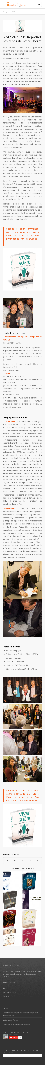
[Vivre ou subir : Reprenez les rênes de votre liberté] (22, 26)
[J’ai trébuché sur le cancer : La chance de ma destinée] (12, 899)
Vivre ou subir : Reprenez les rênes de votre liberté (22, 39)
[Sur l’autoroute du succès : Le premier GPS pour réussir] (12, 880)
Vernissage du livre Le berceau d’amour (16, 1024)
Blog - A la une (9, 11)
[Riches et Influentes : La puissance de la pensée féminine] (31, 918)
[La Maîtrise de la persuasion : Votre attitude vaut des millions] (12, 937)
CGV (4, 988)
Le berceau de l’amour (10, 1020)
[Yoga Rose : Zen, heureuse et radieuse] (31, 937)
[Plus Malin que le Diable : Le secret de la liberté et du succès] (12, 918)
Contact (6, 996)
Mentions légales (9, 992)
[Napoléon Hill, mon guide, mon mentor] (31, 880)
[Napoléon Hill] (31, 899)
